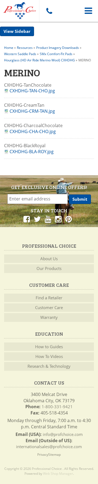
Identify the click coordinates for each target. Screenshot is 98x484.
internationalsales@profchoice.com (49, 446)
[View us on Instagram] (58, 219)
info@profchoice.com (63, 434)
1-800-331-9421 (57, 406)
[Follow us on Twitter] (37, 219)
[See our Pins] (68, 219)
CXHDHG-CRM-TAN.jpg (32, 111)
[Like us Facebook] (26, 219)
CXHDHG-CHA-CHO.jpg (33, 131)
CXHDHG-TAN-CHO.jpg (32, 91)
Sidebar (22, 31)
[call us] (49, 11)
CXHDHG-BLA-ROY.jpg (32, 152)
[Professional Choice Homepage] (19, 9)
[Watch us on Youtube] (48, 219)
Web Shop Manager (58, 473)
